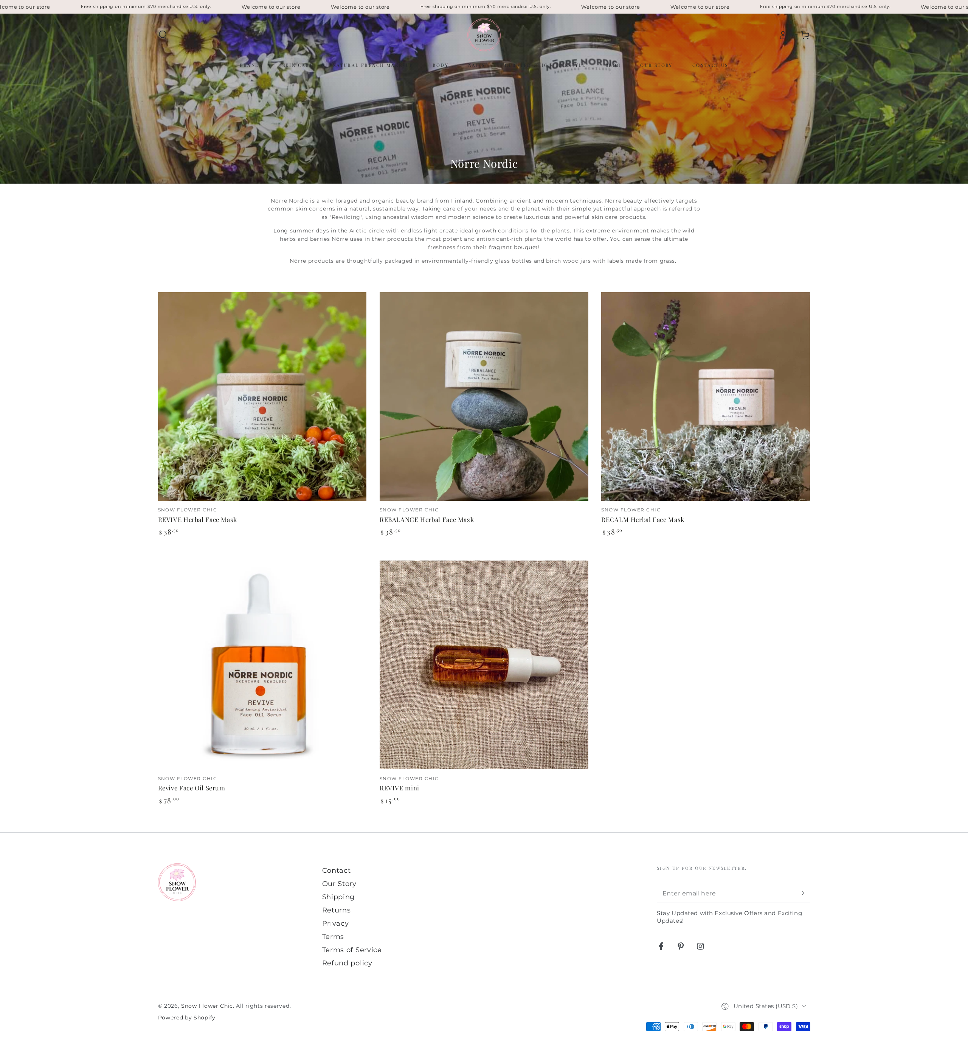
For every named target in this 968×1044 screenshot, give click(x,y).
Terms (333, 936)
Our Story (339, 883)
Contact (336, 870)
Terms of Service (352, 949)
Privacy (335, 923)
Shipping (338, 896)
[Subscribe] (805, 893)
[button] (162, 35)
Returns (336, 910)
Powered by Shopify (187, 1018)
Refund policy (347, 963)
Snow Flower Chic (207, 1006)
